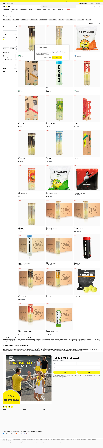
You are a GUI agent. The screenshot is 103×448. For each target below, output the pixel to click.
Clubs (23, 423)
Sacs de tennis (31, 9)
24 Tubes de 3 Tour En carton (51, 263)
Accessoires (54, 9)
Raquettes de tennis (6, 9)
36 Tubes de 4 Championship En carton (25, 331)
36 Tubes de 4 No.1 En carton (51, 296)
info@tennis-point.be (86, 375)
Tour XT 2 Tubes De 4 (22, 88)
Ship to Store (24, 425)
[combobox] (58, 6)
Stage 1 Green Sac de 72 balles (51, 193)
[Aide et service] (94, 6)
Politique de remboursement (38, 431)
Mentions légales (23, 431)
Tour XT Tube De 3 (21, 158)
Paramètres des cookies (47, 57)
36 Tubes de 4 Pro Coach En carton (24, 263)
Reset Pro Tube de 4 (77, 158)
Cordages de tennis (46, 9)
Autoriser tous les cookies (56, 57)
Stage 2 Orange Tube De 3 (22, 193)
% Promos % (68, 9)
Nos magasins (92, 3)
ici (64, 52)
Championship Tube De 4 (78, 88)
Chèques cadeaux (97, 3)
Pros (63, 9)
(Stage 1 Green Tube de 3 (50, 123)
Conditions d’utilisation (30, 431)
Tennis (4, 3)
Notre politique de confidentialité (58, 377)
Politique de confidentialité (16, 431)
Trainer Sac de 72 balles (78, 296)
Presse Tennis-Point (45, 425)
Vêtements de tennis (14, 9)
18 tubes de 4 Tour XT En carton (23, 296)
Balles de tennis (38, 9)
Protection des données (40, 54)
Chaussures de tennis (24, 9)
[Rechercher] (41, 6)
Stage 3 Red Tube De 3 (77, 123)
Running (8, 3)
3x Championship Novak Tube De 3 (79, 193)
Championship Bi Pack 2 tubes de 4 (24, 123)
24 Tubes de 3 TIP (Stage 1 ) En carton (52, 331)
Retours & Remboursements (47, 421)
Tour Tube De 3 (20, 228)
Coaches (24, 421)
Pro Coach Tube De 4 (49, 88)
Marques (59, 9)
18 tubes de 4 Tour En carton (78, 228)
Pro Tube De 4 (48, 158)
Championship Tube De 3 (78, 263)
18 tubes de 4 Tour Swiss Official (51, 228)
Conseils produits (45, 423)
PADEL (12, 3)
